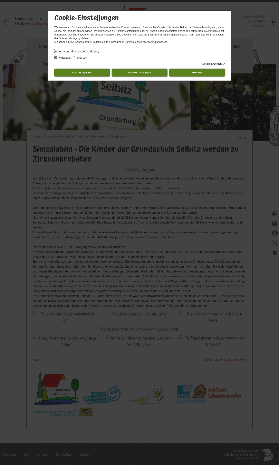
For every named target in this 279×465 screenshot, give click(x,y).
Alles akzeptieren (82, 72)
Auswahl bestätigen (139, 72)
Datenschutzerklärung (85, 51)
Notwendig (65, 58)
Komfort (81, 58)
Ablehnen (196, 72)
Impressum (61, 51)
